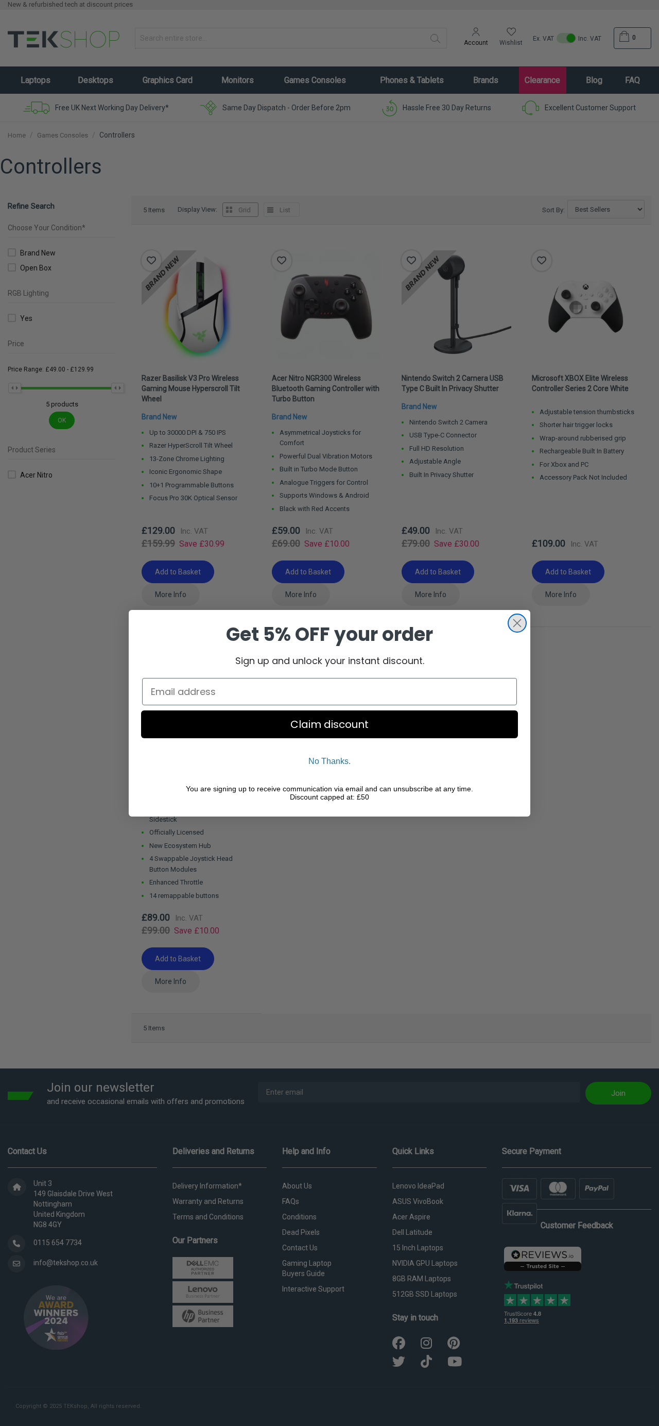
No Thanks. (329, 761)
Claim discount (329, 724)
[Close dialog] (517, 623)
